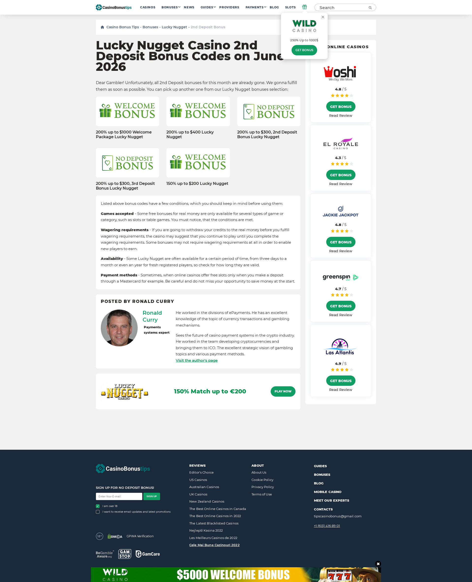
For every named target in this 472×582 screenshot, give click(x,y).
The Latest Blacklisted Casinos (213, 523)
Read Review (340, 115)
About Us (258, 472)
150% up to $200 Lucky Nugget (197, 183)
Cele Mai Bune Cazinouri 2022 (214, 545)
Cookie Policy (262, 480)
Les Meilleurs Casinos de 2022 (213, 538)
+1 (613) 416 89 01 (327, 526)
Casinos (147, 7)
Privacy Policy (262, 487)
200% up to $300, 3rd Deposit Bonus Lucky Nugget (125, 186)
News (189, 7)
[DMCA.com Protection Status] (114, 536)
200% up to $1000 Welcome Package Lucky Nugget (124, 134)
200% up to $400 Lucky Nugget (190, 134)
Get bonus (304, 50)
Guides (207, 7)
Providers (229, 7)
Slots (290, 7)
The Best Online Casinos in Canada (217, 509)
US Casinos (198, 480)
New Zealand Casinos (206, 501)
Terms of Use (261, 494)
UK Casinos (198, 494)
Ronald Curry (152, 316)
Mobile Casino (328, 492)
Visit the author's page (197, 360)
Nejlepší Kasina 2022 (206, 530)
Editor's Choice (201, 472)
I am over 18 (110, 506)
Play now (283, 391)
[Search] (370, 7)
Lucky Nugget (174, 27)
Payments (255, 7)
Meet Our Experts (331, 500)
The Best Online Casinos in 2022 (215, 516)
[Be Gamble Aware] (105, 554)
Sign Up (152, 496)
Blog (274, 7)
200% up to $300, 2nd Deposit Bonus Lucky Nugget (267, 134)
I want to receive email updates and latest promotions (137, 511)
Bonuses (170, 7)
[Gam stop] (124, 554)
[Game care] (147, 554)
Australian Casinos (204, 487)
